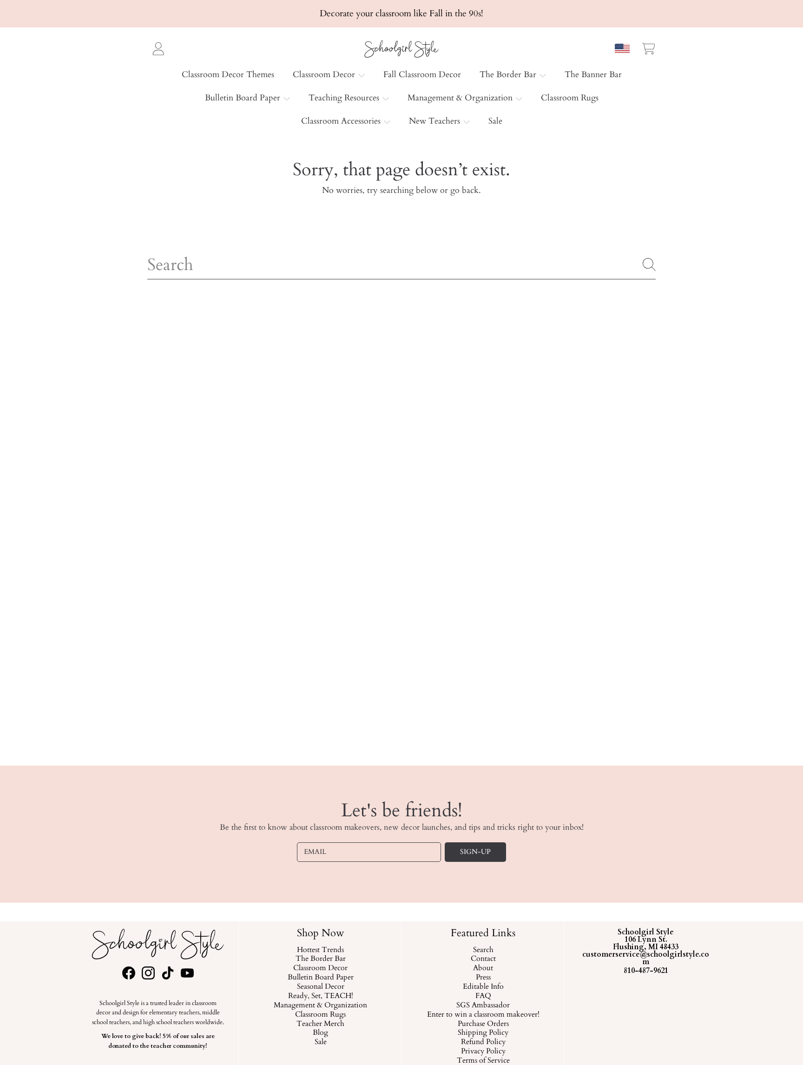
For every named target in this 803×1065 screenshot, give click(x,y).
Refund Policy (483, 1042)
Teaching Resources (345, 98)
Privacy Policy (483, 1051)
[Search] (649, 264)
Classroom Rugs (320, 1014)
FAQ (483, 996)
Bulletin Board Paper (244, 98)
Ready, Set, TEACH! (320, 996)
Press (482, 977)
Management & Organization (461, 98)
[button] (649, 48)
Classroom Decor (325, 74)
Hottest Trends (320, 950)
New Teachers (435, 121)
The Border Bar (509, 74)
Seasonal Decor (320, 987)
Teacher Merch (320, 1024)
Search (483, 950)
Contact (482, 959)
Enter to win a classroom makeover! (483, 1014)
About (483, 968)
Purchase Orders (482, 1024)
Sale (320, 1042)
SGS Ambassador (483, 1005)
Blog (320, 1033)
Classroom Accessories (342, 121)
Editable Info (482, 987)
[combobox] (401, 264)
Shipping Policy (483, 1033)
